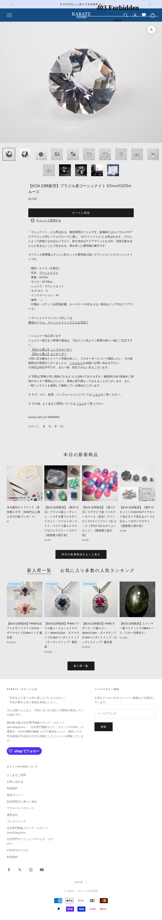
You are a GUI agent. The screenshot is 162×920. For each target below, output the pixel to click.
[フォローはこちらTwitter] (20, 870)
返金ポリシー (15, 794)
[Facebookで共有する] (44, 426)
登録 (104, 726)
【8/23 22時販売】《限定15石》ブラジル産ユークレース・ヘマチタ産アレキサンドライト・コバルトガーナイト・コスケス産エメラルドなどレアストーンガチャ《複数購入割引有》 (61, 521)
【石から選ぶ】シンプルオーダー (51, 349)
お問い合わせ (15, 781)
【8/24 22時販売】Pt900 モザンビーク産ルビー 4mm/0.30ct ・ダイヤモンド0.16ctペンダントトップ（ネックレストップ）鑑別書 (99, 633)
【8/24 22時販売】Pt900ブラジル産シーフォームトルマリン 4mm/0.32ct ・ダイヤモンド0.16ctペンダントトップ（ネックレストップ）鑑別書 (61, 635)
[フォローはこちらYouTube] (42, 870)
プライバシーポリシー (20, 808)
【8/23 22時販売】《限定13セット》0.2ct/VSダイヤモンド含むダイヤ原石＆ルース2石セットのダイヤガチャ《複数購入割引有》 (137, 516)
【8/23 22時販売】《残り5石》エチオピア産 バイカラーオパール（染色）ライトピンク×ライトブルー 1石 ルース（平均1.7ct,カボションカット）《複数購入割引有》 (99, 521)
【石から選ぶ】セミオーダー (49, 353)
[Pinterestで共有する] (55, 426)
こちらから (76, 363)
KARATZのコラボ (17, 850)
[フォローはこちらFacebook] (9, 870)
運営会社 (12, 814)
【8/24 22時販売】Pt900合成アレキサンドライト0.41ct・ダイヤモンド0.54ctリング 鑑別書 (24, 630)
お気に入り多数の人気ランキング (97, 570)
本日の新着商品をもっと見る (81, 554)
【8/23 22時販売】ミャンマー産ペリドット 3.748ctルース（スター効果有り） (137, 628)
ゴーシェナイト (48, 272)
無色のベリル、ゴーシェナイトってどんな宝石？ (58, 322)
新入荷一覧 (39, 570)
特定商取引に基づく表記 (22, 801)
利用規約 (12, 788)
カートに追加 (81, 212)
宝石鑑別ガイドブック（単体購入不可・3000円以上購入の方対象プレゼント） (23, 512)
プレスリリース (16, 821)
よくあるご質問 (16, 775)
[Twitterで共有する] (49, 426)
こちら (97, 394)
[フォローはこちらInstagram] (31, 870)
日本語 (79, 882)
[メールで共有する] (61, 426)
